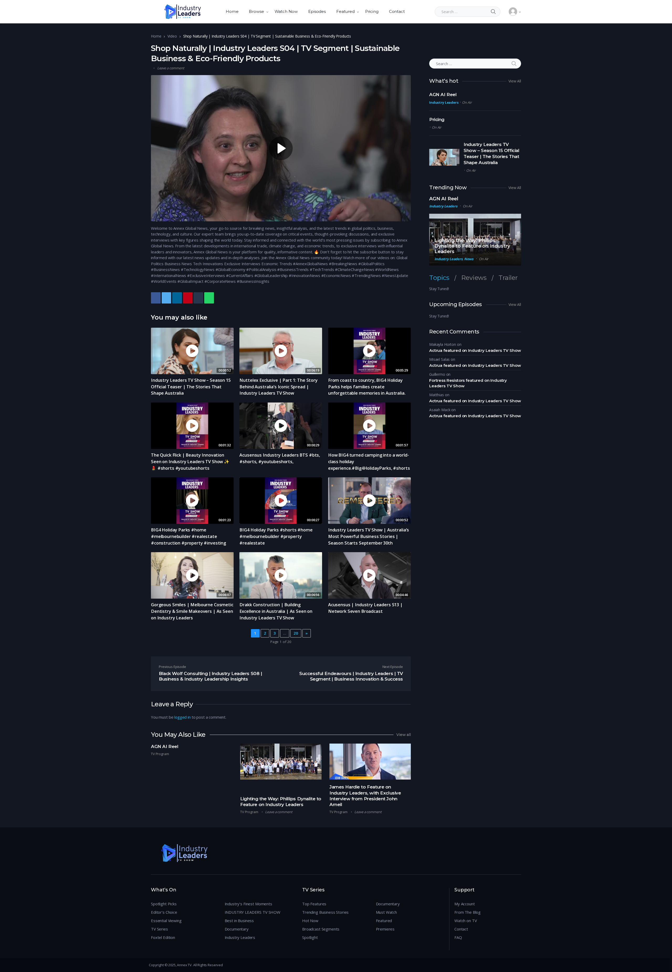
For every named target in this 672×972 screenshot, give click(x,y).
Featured (345, 11)
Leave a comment (170, 68)
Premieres (385, 929)
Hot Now (310, 920)
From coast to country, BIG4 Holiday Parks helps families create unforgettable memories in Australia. (367, 386)
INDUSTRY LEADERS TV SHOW (252, 912)
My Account (464, 903)
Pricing (372, 11)
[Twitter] (166, 298)
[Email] (217, 298)
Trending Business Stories (325, 912)
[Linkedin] (177, 298)
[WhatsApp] (209, 298)
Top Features (314, 903)
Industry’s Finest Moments (248, 903)
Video (172, 36)
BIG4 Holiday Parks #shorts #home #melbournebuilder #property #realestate (275, 536)
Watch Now (286, 11)
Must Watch (386, 912)
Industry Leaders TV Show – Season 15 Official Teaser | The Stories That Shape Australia (191, 386)
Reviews (474, 278)
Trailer (508, 278)
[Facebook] (156, 298)
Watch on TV (465, 920)
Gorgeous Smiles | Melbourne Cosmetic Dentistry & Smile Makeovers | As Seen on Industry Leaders (192, 611)
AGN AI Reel (164, 746)
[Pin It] (188, 298)
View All (514, 81)
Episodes (317, 11)
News (468, 259)
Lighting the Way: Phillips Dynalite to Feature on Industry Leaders (472, 246)
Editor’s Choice (164, 912)
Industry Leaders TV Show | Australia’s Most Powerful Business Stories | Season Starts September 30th (368, 536)
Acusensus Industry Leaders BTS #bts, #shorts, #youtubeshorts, (279, 458)
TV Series (159, 929)
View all (403, 734)
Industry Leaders (444, 102)
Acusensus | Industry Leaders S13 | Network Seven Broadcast (365, 608)
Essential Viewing (166, 920)
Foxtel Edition (163, 937)
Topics (439, 278)
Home (232, 11)
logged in (182, 717)
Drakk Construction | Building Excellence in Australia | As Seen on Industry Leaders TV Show (275, 611)
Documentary (237, 929)
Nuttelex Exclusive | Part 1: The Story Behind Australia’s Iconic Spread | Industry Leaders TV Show (278, 386)
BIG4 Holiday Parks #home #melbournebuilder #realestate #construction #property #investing (188, 536)
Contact (397, 11)
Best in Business (239, 920)
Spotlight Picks (164, 903)
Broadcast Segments (320, 929)
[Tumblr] (198, 298)
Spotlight (310, 937)
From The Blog (467, 912)
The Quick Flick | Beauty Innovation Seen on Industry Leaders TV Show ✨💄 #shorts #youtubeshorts (190, 461)
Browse (256, 11)
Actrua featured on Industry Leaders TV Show (475, 350)
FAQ (458, 937)
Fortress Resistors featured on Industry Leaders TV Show (468, 383)
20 (295, 633)
